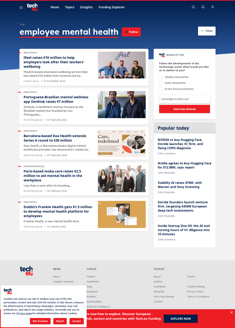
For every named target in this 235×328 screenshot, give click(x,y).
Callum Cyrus (31, 81)
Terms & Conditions (198, 296)
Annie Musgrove (33, 119)
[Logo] (34, 7)
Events (191, 276)
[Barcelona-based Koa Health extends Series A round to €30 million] (122, 143)
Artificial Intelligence (98, 306)
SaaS (89, 286)
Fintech (91, 276)
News (55, 7)
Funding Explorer (112, 7)
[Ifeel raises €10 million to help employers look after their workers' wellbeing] (122, 65)
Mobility (91, 296)
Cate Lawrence (166, 153)
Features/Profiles (34, 166)
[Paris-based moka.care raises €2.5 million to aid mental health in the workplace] (122, 178)
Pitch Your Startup (164, 296)
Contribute (159, 286)
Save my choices (185, 109)
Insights (86, 7)
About (157, 276)
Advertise (159, 291)
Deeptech (92, 291)
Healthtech (30, 52)
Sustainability (94, 301)
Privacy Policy (195, 291)
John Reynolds (166, 172)
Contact (158, 301)
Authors (158, 281)
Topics (69, 7)
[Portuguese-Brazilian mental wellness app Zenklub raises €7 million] (122, 104)
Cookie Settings (196, 286)
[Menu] (21, 8)
